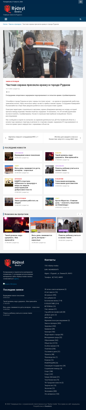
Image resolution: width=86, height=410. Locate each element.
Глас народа (49, 309)
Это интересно (50, 394)
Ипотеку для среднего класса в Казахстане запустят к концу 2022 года (63, 138)
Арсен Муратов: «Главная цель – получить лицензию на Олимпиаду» (67, 203)
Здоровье (48, 326)
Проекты (48, 354)
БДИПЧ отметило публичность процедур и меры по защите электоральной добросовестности (26, 185)
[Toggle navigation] (6, 19)
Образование (19, 153)
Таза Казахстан (50, 380)
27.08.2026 (58, 160)
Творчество (49, 385)
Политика (48, 349)
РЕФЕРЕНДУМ (50, 363)
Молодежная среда (52, 337)
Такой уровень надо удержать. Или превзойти (66, 156)
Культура (58, 153)
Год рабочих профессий (53, 312)
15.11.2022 (9, 89)
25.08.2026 (18, 192)
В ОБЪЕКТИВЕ (59, 179)
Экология (48, 388)
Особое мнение (50, 346)
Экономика (49, 391)
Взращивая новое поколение (27, 155)
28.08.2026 (18, 157)
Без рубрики (49, 298)
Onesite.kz (48, 406)
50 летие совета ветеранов (54, 289)
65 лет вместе (50, 292)
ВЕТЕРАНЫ (48, 306)
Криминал (48, 329)
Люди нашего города (52, 335)
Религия (47, 360)
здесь (16, 279)
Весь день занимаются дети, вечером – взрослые (27, 169)
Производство (50, 357)
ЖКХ (46, 318)
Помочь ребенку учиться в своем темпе (17, 313)
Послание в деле (51, 352)
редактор (16, 89)
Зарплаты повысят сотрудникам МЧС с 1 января (23, 138)
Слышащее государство (53, 366)
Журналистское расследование (56, 320)
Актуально (18, 179)
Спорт (17, 166)
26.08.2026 (18, 173)
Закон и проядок (12, 81)
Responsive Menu (80, 2)
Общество (48, 343)
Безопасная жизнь (51, 301)
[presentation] (78, 214)
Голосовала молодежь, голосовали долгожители (66, 182)
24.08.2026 (58, 207)
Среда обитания (50, 377)
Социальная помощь (52, 368)
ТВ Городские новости (53, 383)
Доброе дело (49, 315)
